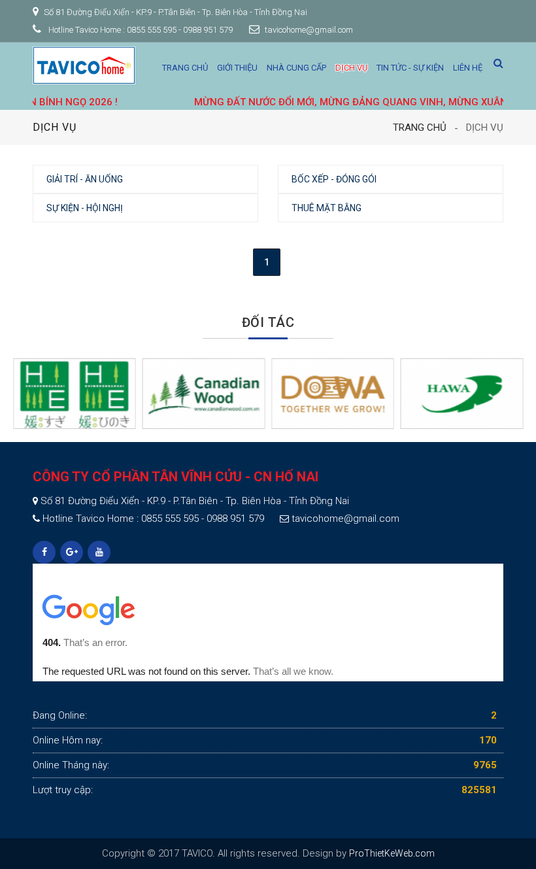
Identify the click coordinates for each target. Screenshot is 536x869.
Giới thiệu (237, 68)
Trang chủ (185, 68)
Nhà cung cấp (296, 68)
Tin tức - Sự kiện (410, 68)
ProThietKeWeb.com (392, 853)
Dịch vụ (351, 68)
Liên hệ (467, 68)
